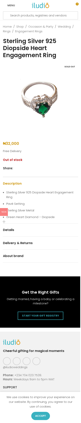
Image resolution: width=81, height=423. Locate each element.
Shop (20, 26)
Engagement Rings (28, 31)
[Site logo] (40, 5)
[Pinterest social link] (26, 361)
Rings (7, 31)
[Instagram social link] (17, 361)
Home (7, 26)
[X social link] (20, 168)
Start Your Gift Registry (40, 315)
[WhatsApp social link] (34, 168)
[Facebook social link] (15, 168)
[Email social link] (24, 168)
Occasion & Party (40, 26)
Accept (40, 416)
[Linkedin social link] (29, 168)
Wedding (64, 26)
